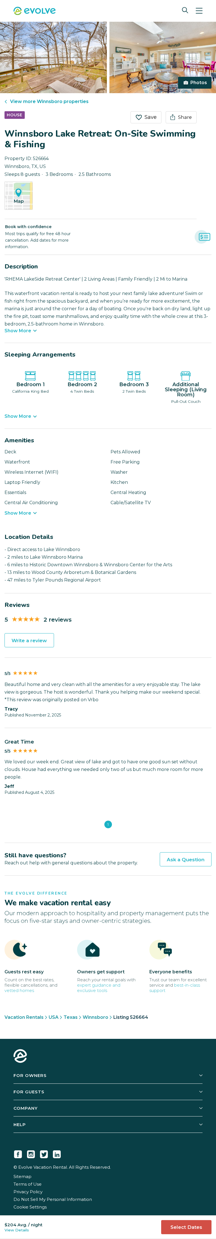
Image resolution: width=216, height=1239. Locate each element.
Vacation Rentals (24, 1017)
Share (185, 117)
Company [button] (26, 1108)
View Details (16, 1230)
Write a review (29, 640)
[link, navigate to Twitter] (43, 1153)
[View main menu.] (199, 11)
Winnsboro (95, 1017)
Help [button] (20, 1124)
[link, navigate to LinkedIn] (56, 1153)
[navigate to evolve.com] (20, 1056)
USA (53, 1017)
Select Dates (186, 1227)
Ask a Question (185, 859)
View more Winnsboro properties (49, 101)
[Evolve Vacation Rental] (35, 11)
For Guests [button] (29, 1091)
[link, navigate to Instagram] (30, 1153)
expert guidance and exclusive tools (98, 987)
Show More (17, 330)
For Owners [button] (30, 1075)
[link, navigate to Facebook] (18, 1153)
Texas (71, 1017)
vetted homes (19, 990)
